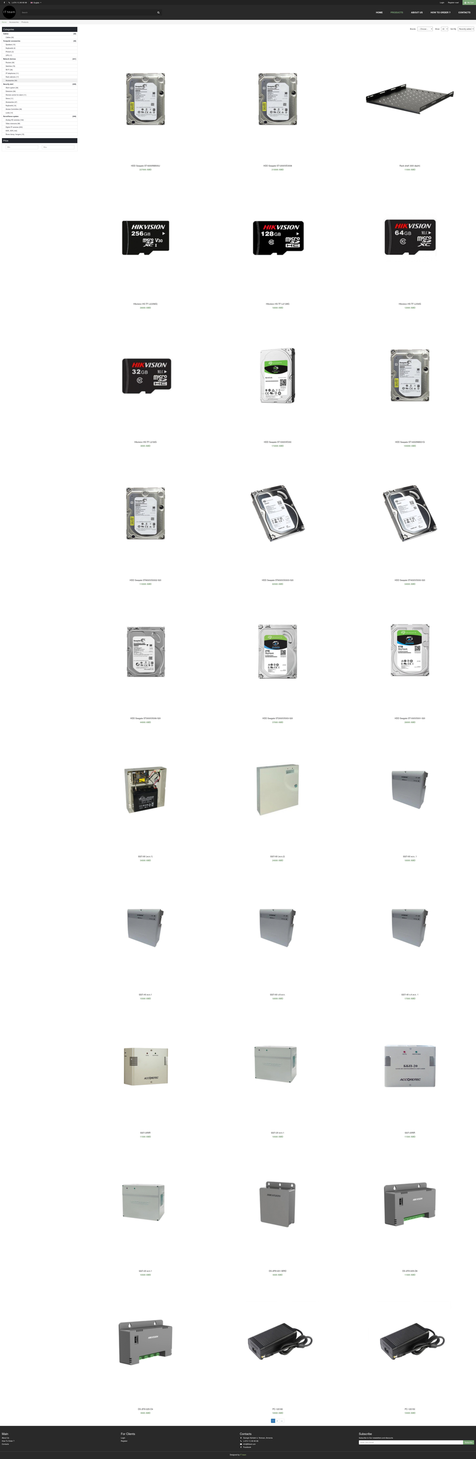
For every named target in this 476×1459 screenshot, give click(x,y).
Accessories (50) (11, 80)
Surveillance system (39, 116)
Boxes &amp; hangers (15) (15, 134)
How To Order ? (440, 12)
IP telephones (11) (12, 73)
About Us (417, 12)
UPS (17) (9, 55)
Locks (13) (9, 113)
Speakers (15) (10, 44)
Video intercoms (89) (13, 123)
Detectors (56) (11, 91)
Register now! (453, 2)
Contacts (464, 12)
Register (124, 1441)
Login (442, 2)
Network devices (39, 59)
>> (282, 1421)
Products (397, 12)
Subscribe (469, 1442)
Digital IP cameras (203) (14, 127)
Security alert (39, 84)
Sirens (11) (9, 98)
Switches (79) (10, 66)
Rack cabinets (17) (12, 77)
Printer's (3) (10, 52)
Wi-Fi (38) (9, 70)
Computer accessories (39, 41)
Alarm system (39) (12, 88)
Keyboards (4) (10, 48)
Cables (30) (10, 37)
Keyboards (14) (11, 105)
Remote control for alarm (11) (16, 95)
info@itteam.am (249, 1444)
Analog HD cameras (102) (15, 120)
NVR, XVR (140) (11, 131)
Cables (39, 34)
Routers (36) (10, 62)
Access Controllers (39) (14, 109)
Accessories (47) (11, 102)
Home (379, 12)
